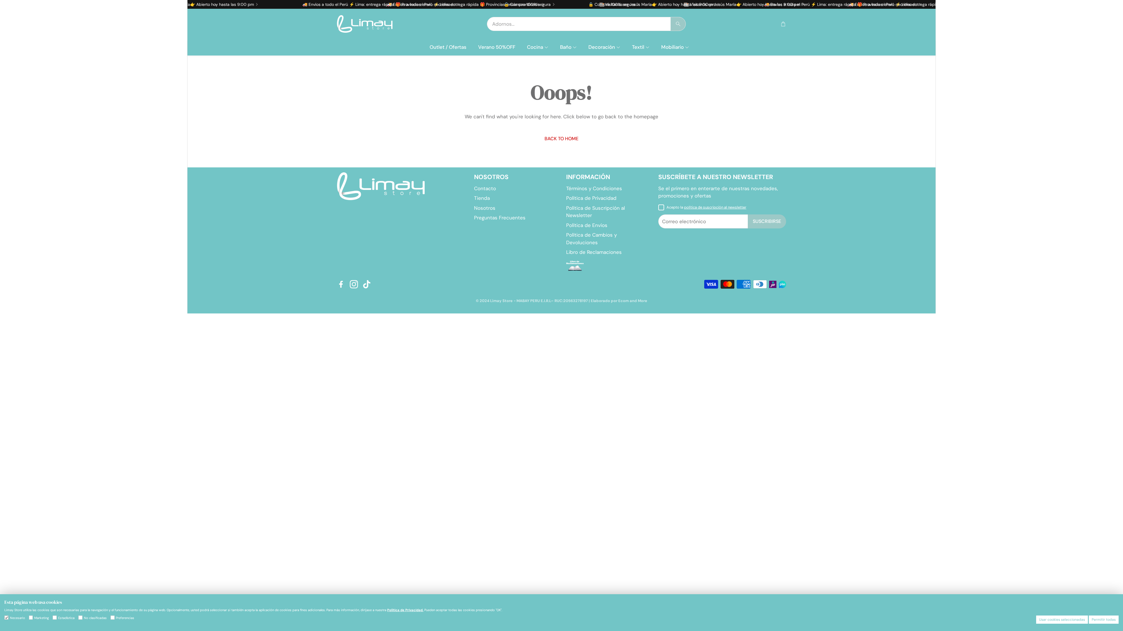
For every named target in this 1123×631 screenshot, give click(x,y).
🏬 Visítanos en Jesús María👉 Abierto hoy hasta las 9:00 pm (628, 4)
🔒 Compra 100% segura (498, 4)
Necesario (17, 618)
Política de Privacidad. (405, 610)
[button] (586, 24)
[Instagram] (354, 284)
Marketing (41, 618)
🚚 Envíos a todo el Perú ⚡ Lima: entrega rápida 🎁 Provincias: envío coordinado (349, 4)
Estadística (66, 618)
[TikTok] (367, 284)
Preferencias (125, 618)
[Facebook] (341, 284)
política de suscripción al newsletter (715, 207)
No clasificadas (95, 618)
